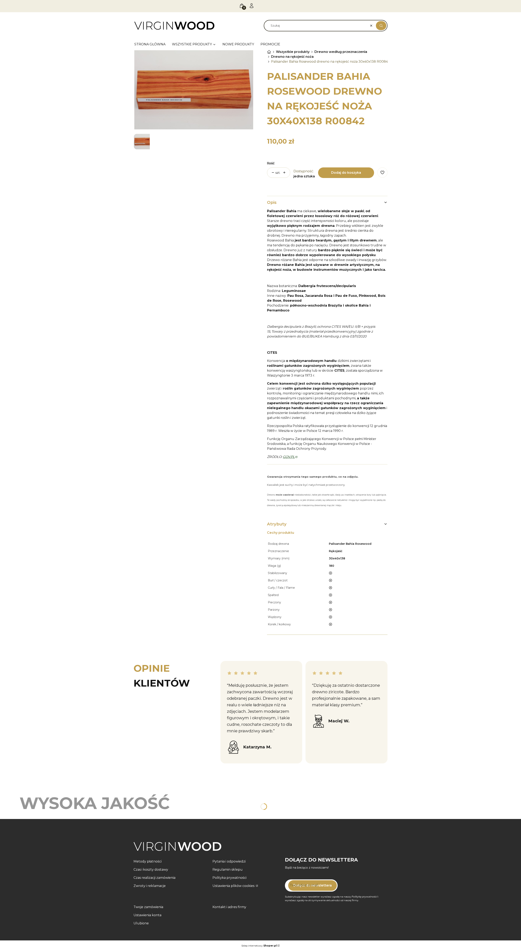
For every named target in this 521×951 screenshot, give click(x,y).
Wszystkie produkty (293, 52)
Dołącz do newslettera (312, 885)
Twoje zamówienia (148, 907)
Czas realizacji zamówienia (154, 878)
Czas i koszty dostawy (151, 869)
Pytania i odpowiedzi (229, 861)
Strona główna (269, 52)
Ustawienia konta (147, 915)
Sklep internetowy (259, 945)
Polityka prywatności (229, 878)
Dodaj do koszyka (346, 173)
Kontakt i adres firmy (229, 907)
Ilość (271, 163)
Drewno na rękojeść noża (292, 57)
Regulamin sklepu (227, 869)
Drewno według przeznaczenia (340, 52)
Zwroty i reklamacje (150, 886)
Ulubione (141, 923)
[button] (381, 25)
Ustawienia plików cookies (233, 886)
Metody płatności (148, 861)
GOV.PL (289, 457)
